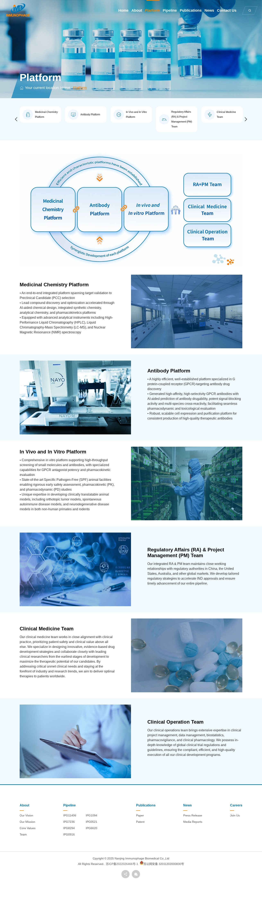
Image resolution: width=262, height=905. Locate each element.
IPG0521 (91, 821)
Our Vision (26, 815)
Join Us (235, 815)
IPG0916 (69, 834)
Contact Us (226, 10)
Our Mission (27, 821)
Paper (140, 815)
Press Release (192, 815)
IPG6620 (91, 828)
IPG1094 (91, 815)
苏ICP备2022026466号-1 (122, 864)
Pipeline (170, 10)
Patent (140, 821)
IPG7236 (69, 821)
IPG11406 (69, 815)
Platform (152, 10)
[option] (40, 114)
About (136, 10)
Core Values (27, 828)
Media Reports (192, 821)
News (209, 10)
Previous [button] (17, 119)
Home (123, 10)
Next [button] (245, 119)
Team (23, 834)
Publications (191, 10)
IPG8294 (69, 828)
